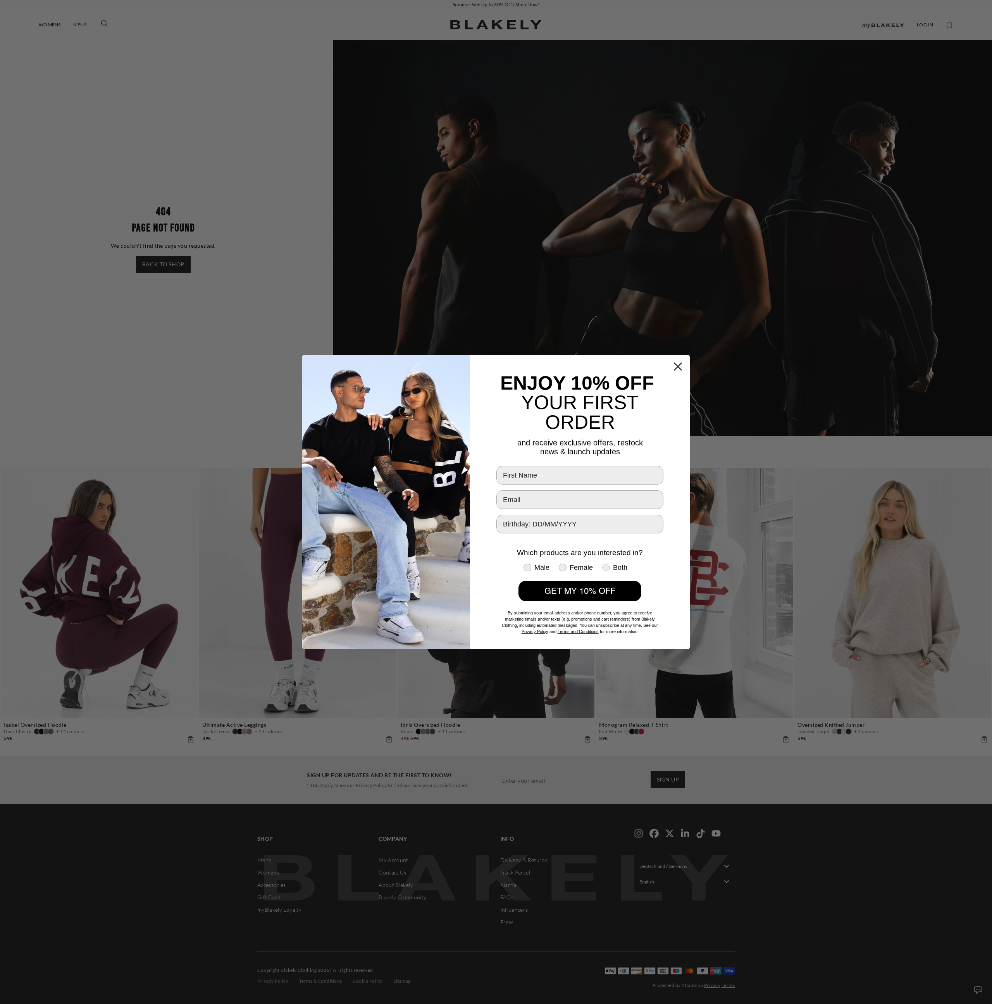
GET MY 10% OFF (579, 591)
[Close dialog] (678, 366)
